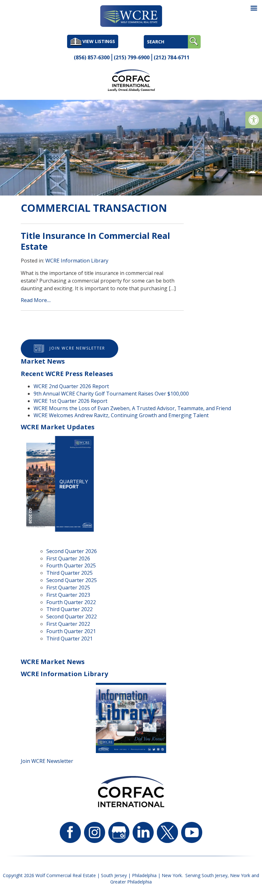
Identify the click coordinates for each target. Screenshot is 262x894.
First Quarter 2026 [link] (68, 558)
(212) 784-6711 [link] (171, 57)
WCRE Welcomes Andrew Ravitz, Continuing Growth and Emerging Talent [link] (121, 415)
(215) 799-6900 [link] (132, 57)
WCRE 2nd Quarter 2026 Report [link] (71, 386)
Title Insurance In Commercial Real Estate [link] (95, 241)
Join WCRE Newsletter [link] (77, 348)
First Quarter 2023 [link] (68, 594)
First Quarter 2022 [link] (68, 623)
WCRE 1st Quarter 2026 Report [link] (70, 400)
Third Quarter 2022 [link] (69, 609)
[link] (253, 120)
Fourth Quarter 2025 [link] (71, 565)
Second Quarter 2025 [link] (71, 580)
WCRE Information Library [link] (76, 260)
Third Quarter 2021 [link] (69, 638)
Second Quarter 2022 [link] (71, 616)
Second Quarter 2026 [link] (71, 551)
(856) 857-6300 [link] (92, 57)
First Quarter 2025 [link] (68, 587)
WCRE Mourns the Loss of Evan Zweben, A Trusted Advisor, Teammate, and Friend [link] (132, 408)
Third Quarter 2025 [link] (69, 572)
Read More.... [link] (36, 300)
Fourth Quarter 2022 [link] (71, 602)
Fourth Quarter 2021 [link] (71, 631)
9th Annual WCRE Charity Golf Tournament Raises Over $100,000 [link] (111, 393)
